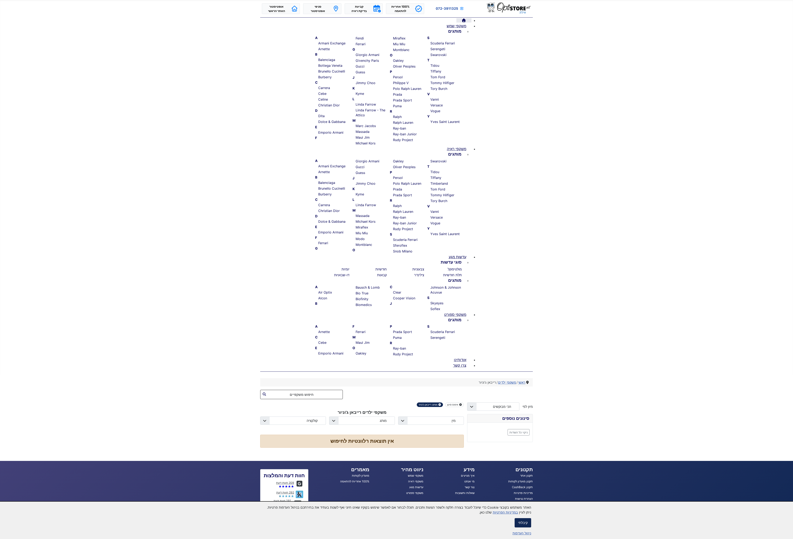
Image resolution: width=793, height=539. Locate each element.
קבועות (382, 275)
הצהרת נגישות (524, 498)
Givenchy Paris (367, 60)
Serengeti (437, 49)
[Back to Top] (7, 531)
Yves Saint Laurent (445, 122)
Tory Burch (438, 89)
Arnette (324, 49)
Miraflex (399, 38)
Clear (397, 292)
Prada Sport (402, 100)
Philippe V (401, 83)
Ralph (397, 117)
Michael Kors (365, 143)
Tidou (434, 65)
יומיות (345, 269)
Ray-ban (399, 128)
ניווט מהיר (412, 469)
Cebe (322, 94)
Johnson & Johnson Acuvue (445, 289)
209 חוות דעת (285, 482)
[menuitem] (463, 20)
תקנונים (524, 469)
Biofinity (362, 299)
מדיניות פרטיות (523, 493)
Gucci (360, 66)
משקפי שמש (415, 475)
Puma (397, 106)
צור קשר (470, 487)
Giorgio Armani (367, 55)
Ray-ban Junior (405, 134)
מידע (469, 469)
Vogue (435, 111)
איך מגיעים (468, 475)
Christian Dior (329, 105)
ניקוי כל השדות (518, 432)
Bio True (362, 293)
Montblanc (401, 50)
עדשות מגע (416, 487)
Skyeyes (436, 303)
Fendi (360, 38)
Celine (323, 99)
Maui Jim (363, 137)
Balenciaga (326, 60)
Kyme (360, 94)
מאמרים (360, 469)
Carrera (324, 88)
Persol (398, 77)
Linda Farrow (366, 104)
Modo (360, 239)
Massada (362, 132)
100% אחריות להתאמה (354, 481)
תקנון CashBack (522, 487)
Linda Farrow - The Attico (370, 112)
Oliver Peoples (404, 66)
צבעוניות (418, 269)
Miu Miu (399, 44)
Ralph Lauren (403, 122)
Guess (360, 72)
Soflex (435, 309)
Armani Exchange (331, 43)
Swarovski (438, 55)
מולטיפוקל (455, 269)
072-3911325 (447, 8)
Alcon (322, 298)
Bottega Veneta (330, 65)
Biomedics (364, 305)
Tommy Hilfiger (442, 83)
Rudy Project (403, 140)
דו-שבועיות (341, 275)
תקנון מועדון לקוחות (520, 481)
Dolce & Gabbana (331, 122)
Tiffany (435, 71)
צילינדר (419, 275)
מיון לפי (526, 407)
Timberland (439, 183)
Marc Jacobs (366, 126)
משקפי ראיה (415, 481)
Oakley (398, 60)
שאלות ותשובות (465, 493)
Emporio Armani (330, 132)
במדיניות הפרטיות (505, 512)
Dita (321, 116)
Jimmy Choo (365, 83)
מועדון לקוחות (360, 475)
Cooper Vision (404, 298)
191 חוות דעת (282, 500)
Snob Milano (402, 251)
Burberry (325, 77)
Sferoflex (400, 245)
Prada (397, 94)
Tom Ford (437, 77)
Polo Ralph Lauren (407, 89)
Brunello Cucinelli (331, 71)
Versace (436, 105)
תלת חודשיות (452, 275)
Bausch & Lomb (368, 287)
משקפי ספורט (414, 493)
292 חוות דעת (285, 492)
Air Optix (325, 292)
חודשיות (381, 269)
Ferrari (361, 44)
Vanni (434, 99)
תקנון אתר (526, 475)
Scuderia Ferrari (442, 43)
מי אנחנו (469, 481)
